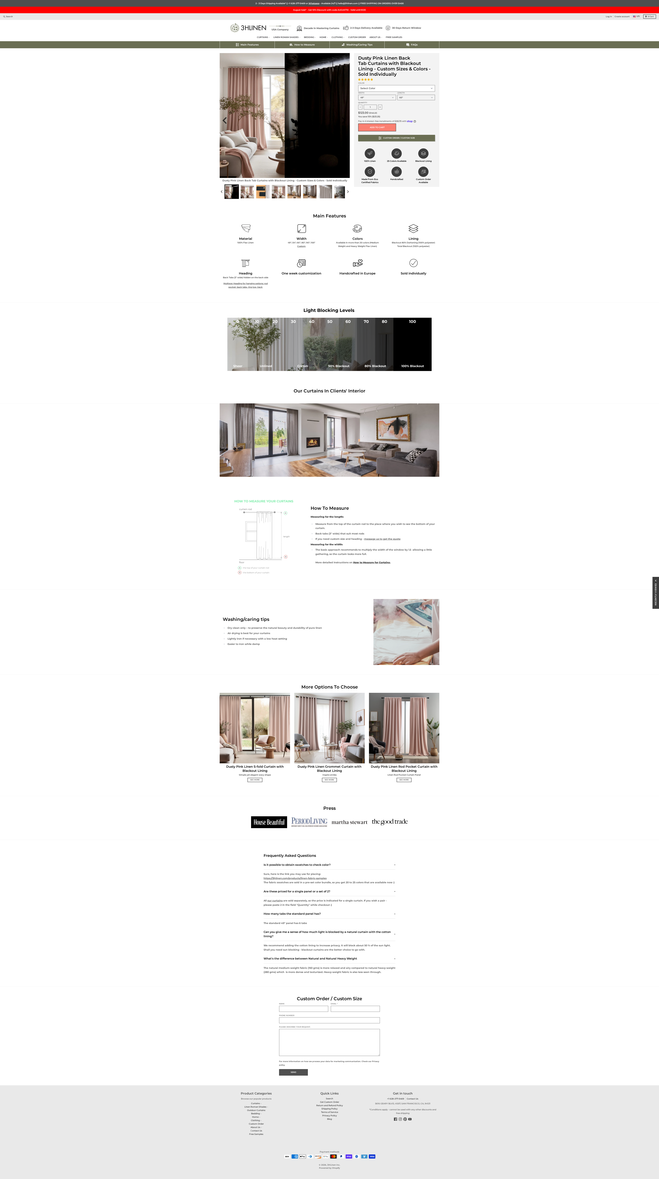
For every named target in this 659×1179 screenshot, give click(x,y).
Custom (301, 246)
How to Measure (304, 44)
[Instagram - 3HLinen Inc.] (400, 1119)
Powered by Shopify (329, 1168)
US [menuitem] (638, 16)
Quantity (362, 103)
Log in (609, 16)
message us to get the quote (382, 538)
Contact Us (412, 1098)
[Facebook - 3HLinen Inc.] (395, 1119)
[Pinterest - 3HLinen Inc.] (405, 1119)
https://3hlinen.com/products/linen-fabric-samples (295, 878)
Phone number (286, 1015)
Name (282, 1004)
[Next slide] (345, 120)
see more (255, 780)
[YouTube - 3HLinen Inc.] (410, 1119)
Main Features (250, 44)
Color (361, 83)
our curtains (275, 900)
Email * (334, 1004)
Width (361, 93)
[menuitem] (231, 191)
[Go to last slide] (227, 120)
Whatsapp (314, 3)
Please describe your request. (294, 1027)
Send (293, 1072)
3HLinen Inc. (333, 1165)
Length (401, 93)
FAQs (414, 44)
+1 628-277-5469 (296, 3)
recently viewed (655, 594)
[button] (366, 79)
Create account (622, 16)
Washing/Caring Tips (359, 44)
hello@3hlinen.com (348, 3)
